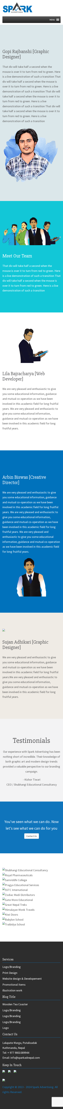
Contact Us (31, 836)
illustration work (12, 990)
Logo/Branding (11, 967)
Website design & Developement (22, 978)
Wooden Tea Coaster (15, 1004)
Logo (5, 1028)
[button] (52, 19)
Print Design (9, 973)
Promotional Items (14, 984)
